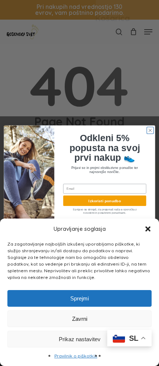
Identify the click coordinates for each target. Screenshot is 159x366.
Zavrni (79, 319)
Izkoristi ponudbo (104, 201)
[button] (148, 229)
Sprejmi (79, 298)
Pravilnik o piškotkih (75, 356)
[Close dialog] (150, 130)
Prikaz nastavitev (80, 339)
